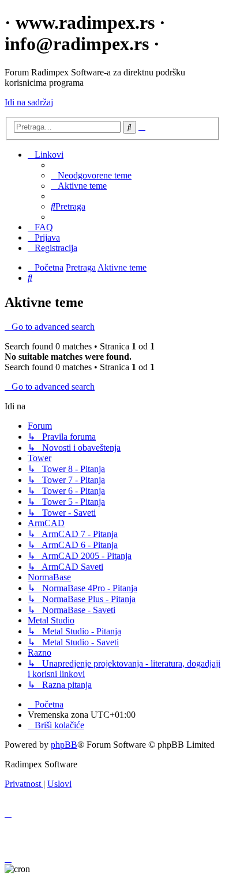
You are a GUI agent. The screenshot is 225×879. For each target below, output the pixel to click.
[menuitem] (91, 175)
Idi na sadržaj (29, 102)
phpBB (64, 744)
